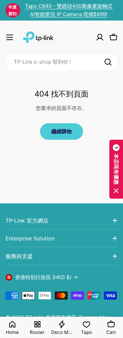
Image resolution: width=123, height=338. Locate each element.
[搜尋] (108, 62)
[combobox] (61, 62)
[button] (116, 169)
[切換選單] (9, 37)
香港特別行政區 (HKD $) (43, 277)
